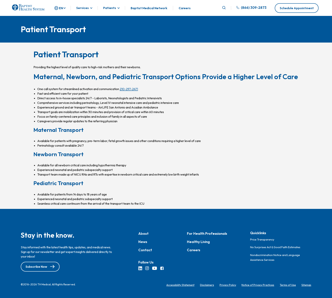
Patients (109, 8)
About (143, 233)
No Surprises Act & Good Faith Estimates (275, 247)
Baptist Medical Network (149, 8)
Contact (145, 250)
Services (82, 8)
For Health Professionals (207, 233)
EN (61, 8)
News (142, 242)
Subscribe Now (36, 266)
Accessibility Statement (180, 285)
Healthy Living (198, 242)
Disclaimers (207, 285)
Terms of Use (288, 285)
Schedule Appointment (297, 8)
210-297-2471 (129, 89)
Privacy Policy (228, 285)
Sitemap (306, 285)
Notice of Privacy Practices (258, 285)
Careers (185, 8)
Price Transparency (262, 239)
